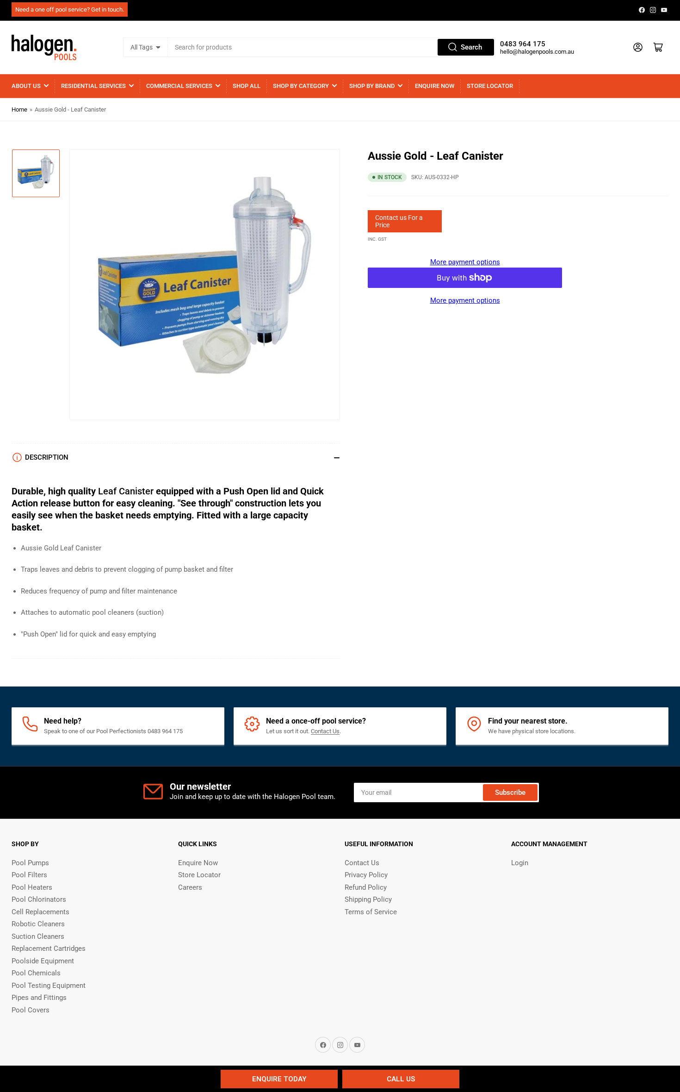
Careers (190, 887)
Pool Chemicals (36, 973)
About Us (26, 85)
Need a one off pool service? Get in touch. (69, 9)
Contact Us (325, 731)
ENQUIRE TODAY (279, 1079)
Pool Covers (30, 1010)
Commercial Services (179, 85)
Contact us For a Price (399, 221)
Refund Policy (366, 887)
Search (471, 47)
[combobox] (331, 47)
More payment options (465, 262)
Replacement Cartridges (49, 948)
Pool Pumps (30, 863)
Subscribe (510, 792)
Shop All (246, 85)
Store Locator (490, 85)
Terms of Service (371, 912)
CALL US (401, 1079)
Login (519, 863)
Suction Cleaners (38, 936)
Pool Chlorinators (39, 899)
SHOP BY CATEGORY (301, 85)
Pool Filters (29, 875)
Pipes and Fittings (39, 997)
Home (19, 109)
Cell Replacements (40, 912)
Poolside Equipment (43, 961)
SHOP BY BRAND (372, 85)
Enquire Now (434, 85)
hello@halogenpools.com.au (537, 51)
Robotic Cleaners (38, 924)
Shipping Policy (368, 899)
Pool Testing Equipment (49, 985)
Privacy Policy (366, 875)
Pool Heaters (32, 887)
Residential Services (93, 85)
